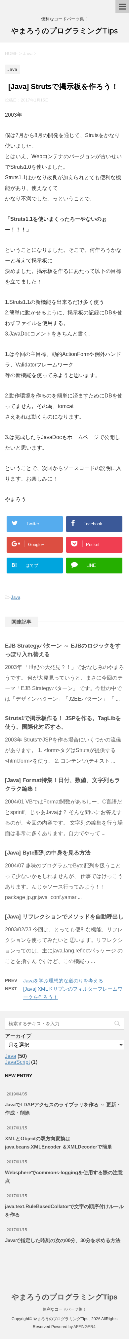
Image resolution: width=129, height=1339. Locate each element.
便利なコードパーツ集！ (64, 1309)
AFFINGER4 (84, 1326)
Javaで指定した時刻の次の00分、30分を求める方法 (62, 1240)
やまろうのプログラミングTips (64, 30)
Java (15, 597)
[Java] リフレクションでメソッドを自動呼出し (64, 917)
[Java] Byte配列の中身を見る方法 (48, 853)
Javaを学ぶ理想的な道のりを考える (63, 980)
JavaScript (17, 1062)
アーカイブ (18, 1036)
